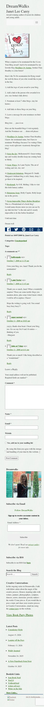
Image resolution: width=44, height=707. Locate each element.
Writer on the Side (15, 688)
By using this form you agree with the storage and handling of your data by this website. (24, 450)
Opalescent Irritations (15, 173)
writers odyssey (14, 686)
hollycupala (16, 257)
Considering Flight (15, 629)
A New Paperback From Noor (20, 661)
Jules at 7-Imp (17, 346)
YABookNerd (13, 683)
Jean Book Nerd (14, 677)
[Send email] (31, 229)
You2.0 (11, 680)
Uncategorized (21, 240)
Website (8, 433)
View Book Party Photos (19, 615)
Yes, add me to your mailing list (20, 442)
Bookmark (11, 184)
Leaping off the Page (16, 640)
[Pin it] (24, 229)
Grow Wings (12, 165)
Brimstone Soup (13, 192)
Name (8, 413)
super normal (16, 317)
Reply (9, 274)
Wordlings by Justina (23, 67)
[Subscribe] (39, 229)
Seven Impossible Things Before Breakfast (23, 201)
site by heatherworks (33, 697)
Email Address (13, 522)
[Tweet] (16, 229)
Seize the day (12, 153)
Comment (10, 383)
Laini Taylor (16, 280)
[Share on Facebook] (9, 229)
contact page (14, 608)
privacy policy (33, 544)
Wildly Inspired (14, 650)
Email (8, 423)
